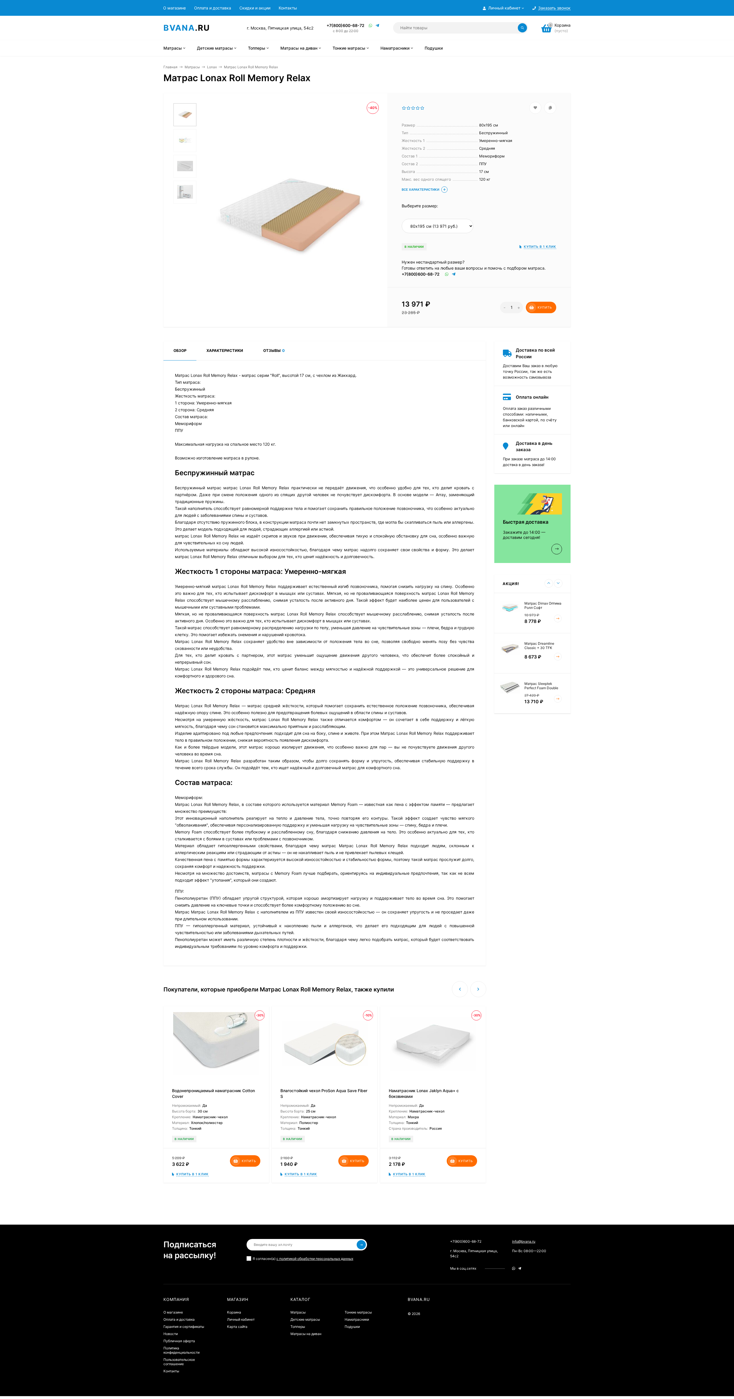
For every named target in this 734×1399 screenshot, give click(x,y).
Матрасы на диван (305, 1334)
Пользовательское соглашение (179, 1361)
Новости (170, 1334)
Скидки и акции (254, 7)
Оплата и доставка (212, 7)
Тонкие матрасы (358, 1312)
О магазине (174, 7)
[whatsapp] (513, 1268)
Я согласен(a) (303, 1258)
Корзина (234, 1312)
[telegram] (519, 1268)
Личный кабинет (241, 1319)
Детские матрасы (305, 1319)
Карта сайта (237, 1326)
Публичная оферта (179, 1341)
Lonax (212, 67)
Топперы (297, 1326)
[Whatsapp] (371, 25)
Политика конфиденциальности (181, 1350)
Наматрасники (357, 1319)
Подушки (352, 1326)
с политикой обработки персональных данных (314, 1258)
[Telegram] (378, 25)
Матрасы (192, 67)
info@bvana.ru (523, 1241)
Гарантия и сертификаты (183, 1326)
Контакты (288, 7)
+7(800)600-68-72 (345, 25)
